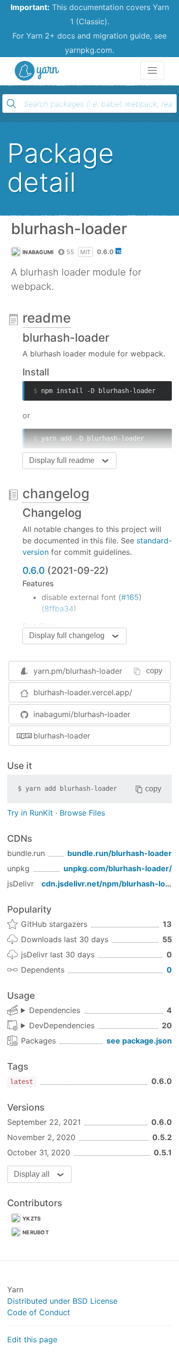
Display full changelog (67, 635)
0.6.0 (33, 570)
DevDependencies (62, 1025)
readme (46, 318)
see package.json (139, 1040)
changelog (55, 493)
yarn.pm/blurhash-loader (77, 671)
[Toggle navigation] (152, 70)
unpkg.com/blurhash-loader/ (117, 868)
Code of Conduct (38, 1312)
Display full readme (62, 460)
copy (154, 671)
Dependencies (54, 1010)
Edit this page (32, 1339)
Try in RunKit (30, 812)
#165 (130, 597)
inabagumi (38, 252)
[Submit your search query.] (11, 103)
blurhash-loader (61, 735)
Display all (32, 1174)
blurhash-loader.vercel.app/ (82, 692)
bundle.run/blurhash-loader (119, 853)
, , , (50, 1010)
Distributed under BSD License (62, 1301)
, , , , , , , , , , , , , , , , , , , (58, 1026)
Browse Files (82, 812)
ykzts (31, 1218)
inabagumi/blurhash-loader (81, 714)
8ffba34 (59, 608)
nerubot (35, 1232)
